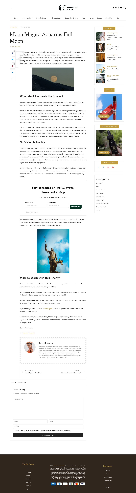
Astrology (13, 27)
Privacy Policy (108, 480)
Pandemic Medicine (102, 203)
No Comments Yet (20, 382)
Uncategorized (111, 66)
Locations (28, 482)
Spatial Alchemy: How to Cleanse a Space (114, 58)
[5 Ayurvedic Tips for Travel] (101, 78)
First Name (29, 202)
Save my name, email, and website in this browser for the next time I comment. (43, 430)
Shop (16, 18)
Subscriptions (108, 477)
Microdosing (55, 18)
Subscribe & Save (71, 18)
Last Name (52, 202)
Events (99, 18)
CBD (97, 186)
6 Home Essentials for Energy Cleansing (113, 48)
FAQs (107, 474)
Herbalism (110, 33)
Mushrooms (100, 200)
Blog (83, 18)
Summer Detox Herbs (113, 69)
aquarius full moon (28, 333)
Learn (92, 18)
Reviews (108, 470)
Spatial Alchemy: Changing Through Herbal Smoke (114, 37)
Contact (108, 487)
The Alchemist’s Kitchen (59, 465)
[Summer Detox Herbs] (101, 68)
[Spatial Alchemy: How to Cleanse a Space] (101, 57)
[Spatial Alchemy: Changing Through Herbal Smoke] (101, 36)
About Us (109, 18)
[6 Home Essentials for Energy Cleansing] (101, 47)
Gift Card (28, 485)
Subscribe (76, 206)
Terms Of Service (108, 484)
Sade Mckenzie (15, 46)
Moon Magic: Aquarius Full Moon (41, 37)
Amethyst (48, 309)
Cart (118, 18)
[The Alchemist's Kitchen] (68, 8)
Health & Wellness (113, 75)
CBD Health (27, 18)
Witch (116, 33)
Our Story (28, 472)
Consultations (41, 18)
